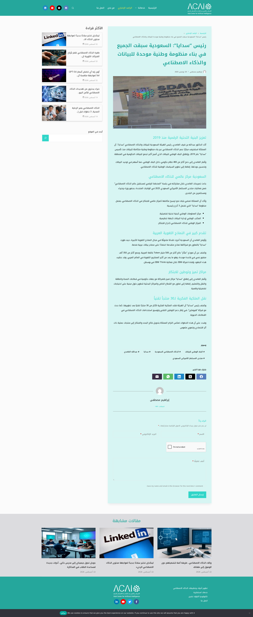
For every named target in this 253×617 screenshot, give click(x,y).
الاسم (201, 434)
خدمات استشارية (200, 592)
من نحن (111, 8)
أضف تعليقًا (198, 461)
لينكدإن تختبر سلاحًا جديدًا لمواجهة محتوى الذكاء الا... (83, 37)
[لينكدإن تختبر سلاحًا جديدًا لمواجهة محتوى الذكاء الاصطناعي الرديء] (126, 543)
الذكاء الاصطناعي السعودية (168, 352)
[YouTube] (52, 7)
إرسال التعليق (197, 494)
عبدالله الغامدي (131, 352)
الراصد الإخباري (125, 8)
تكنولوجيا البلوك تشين (198, 597)
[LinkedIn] (45, 7)
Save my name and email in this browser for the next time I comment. (175, 486)
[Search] (45, 138)
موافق (63, 613)
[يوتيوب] (123, 601)
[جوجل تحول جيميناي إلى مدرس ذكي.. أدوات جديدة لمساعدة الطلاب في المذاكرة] (69, 543)
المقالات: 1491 (159, 406)
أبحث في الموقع (95, 131)
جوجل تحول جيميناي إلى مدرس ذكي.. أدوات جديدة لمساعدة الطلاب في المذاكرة (71, 565)
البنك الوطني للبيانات (195, 352)
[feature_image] (54, 39)
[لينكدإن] (116, 601)
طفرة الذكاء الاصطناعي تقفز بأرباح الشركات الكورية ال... (83, 54)
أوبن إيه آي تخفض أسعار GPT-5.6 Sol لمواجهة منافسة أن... (84, 73)
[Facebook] (66, 7)
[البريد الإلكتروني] (157, 376)
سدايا (147, 352)
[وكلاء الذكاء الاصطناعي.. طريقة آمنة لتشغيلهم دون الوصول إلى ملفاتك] (184, 543)
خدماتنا (141, 8)
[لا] (249, 613)
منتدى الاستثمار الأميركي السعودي (189, 358)
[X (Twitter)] (59, 7)
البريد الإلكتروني (148, 434)
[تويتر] (129, 601)
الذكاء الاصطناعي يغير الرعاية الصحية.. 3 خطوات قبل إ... (85, 110)
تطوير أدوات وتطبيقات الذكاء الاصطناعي (190, 588)
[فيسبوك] (136, 601)
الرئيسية (152, 8)
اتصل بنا (100, 8)
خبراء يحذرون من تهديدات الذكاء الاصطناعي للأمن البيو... (84, 90)
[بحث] (73, 8)
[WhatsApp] (168, 376)
